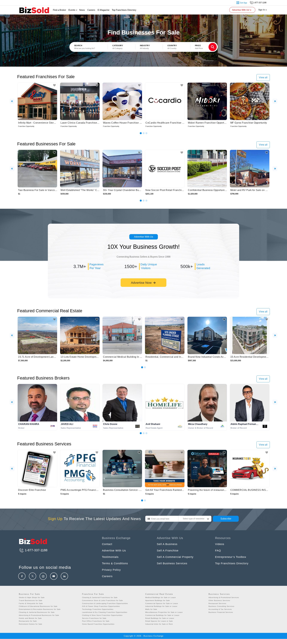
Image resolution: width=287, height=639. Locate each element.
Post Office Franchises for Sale (95, 621)
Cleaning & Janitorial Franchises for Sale (99, 597)
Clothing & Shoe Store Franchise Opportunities (102, 615)
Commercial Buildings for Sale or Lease (162, 615)
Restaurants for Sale (28, 621)
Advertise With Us (143, 236)
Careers (91, 10)
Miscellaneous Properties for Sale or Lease (164, 612)
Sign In (261, 10)
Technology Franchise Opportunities (97, 609)
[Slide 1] (141, 133)
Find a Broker (59, 10)
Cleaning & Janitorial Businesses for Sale (37, 612)
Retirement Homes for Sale (30, 624)
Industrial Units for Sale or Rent (159, 624)
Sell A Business (167, 544)
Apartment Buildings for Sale (157, 600)
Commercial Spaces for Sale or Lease (161, 603)
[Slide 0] (142, 500)
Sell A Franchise (167, 550)
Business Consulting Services (221, 606)
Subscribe (225, 518)
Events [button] (72, 10)
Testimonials (110, 556)
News (82, 10)
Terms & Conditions (115, 563)
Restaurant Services (217, 603)
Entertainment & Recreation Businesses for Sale (40, 609)
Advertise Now (141, 282)
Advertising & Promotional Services (224, 597)
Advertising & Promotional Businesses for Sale (39, 615)
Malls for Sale (151, 609)
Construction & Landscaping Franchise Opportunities (105, 603)
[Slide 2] (144, 133)
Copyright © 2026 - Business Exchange (143, 636)
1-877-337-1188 (35, 550)
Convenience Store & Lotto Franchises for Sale (102, 600)
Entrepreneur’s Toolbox (230, 556)
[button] (121, 47)
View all (263, 77)
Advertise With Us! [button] (241, 10)
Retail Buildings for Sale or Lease (159, 618)
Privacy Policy (111, 569)
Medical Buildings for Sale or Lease (160, 597)
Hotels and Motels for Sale (30, 618)
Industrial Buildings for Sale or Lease (161, 606)
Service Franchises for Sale (94, 618)
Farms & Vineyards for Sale (31, 603)
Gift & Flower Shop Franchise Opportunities (101, 606)
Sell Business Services (172, 563)
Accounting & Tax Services (220, 609)
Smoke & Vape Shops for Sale (32, 597)
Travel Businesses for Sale (30, 600)
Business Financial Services (221, 612)
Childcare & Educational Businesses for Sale (38, 606)
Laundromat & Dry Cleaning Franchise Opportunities (104, 612)
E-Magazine (103, 10)
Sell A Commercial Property (175, 556)
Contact (107, 544)
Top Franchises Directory (124, 10)
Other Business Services (219, 600)
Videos (219, 544)
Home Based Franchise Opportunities (98, 624)
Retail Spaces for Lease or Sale (159, 621)
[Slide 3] (146, 133)
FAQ (218, 550)
